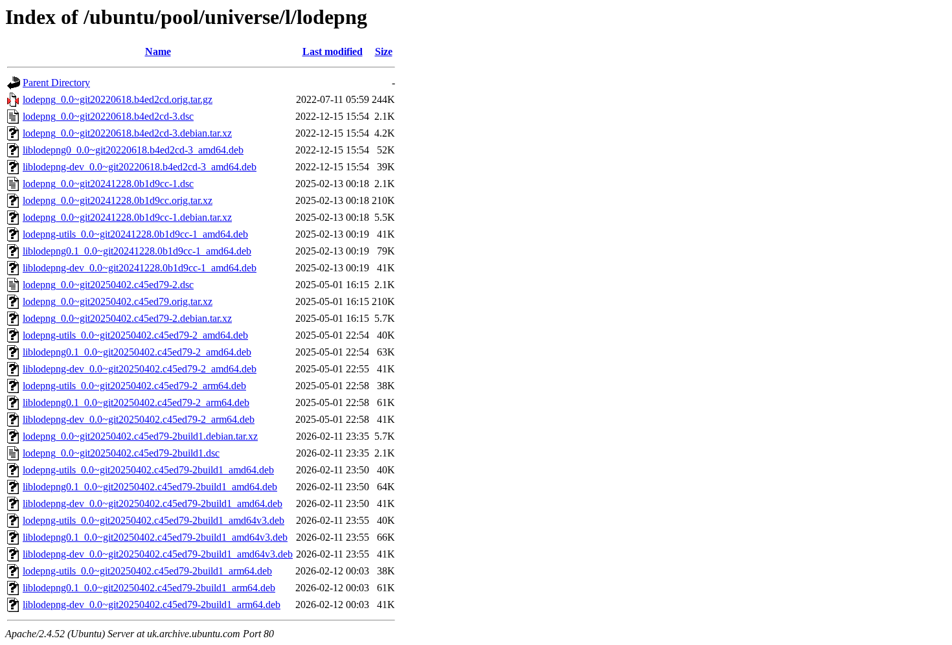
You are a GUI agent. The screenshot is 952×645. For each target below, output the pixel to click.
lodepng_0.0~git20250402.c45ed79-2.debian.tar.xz (127, 318)
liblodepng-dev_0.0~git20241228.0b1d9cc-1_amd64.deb (139, 267)
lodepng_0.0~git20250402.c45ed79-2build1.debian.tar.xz (140, 436)
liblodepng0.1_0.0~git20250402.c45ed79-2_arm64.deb (136, 402)
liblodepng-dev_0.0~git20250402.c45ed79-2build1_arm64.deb (151, 604)
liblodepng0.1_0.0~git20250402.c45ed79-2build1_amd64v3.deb (155, 537)
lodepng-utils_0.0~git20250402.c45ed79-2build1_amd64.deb (148, 469)
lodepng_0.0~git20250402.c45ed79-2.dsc (108, 284)
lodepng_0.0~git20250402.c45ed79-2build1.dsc (121, 452)
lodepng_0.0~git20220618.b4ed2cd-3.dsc (108, 116)
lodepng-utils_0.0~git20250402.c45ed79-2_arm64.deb (134, 385)
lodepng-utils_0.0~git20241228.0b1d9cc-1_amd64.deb (135, 234)
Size (383, 51)
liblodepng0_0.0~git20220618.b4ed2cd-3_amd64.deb (133, 149)
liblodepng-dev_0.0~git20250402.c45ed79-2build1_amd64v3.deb (158, 554)
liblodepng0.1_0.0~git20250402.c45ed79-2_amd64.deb (137, 351)
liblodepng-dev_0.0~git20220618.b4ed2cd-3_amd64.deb (139, 166)
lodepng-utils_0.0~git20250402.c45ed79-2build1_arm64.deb (147, 570)
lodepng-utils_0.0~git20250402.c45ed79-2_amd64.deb (135, 335)
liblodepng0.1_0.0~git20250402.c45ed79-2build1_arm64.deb (149, 587)
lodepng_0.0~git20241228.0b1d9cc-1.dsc (108, 183)
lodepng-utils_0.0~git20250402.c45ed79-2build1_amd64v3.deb (153, 520)
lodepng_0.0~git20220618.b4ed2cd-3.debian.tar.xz (127, 133)
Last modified (332, 51)
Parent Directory (56, 82)
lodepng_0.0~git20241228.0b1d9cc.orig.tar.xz (117, 200)
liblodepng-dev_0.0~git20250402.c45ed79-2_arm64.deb (139, 419)
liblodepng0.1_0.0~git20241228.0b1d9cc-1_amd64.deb (137, 250)
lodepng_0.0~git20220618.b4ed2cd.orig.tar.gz (117, 99)
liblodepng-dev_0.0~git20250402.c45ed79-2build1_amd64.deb (152, 503)
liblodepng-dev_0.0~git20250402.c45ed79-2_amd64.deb (139, 368)
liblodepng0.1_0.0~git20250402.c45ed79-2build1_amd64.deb (150, 486)
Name (158, 51)
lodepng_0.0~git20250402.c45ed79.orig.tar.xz (117, 301)
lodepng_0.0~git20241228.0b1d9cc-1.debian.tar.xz (127, 217)
